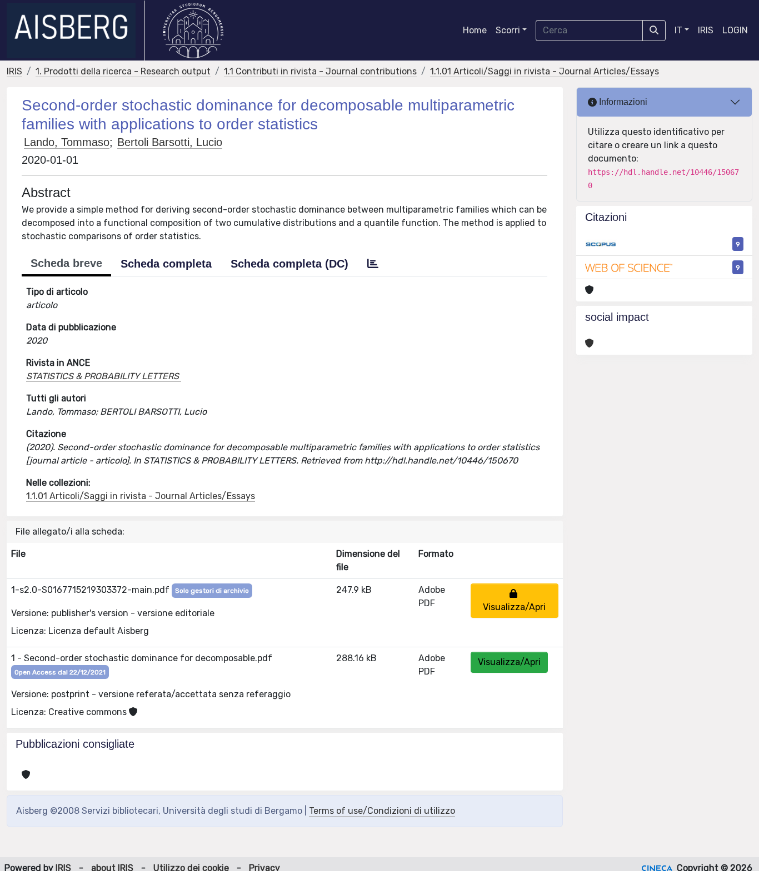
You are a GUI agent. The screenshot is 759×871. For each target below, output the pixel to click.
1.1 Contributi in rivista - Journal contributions (320, 71)
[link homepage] (76, 31)
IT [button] (678, 30)
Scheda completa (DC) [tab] (289, 264)
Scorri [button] (508, 30)
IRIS (705, 30)
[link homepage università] (193, 31)
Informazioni (622, 102)
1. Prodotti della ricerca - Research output (123, 71)
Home (475, 30)
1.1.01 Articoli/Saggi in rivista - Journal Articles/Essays (544, 71)
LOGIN (735, 30)
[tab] (373, 263)
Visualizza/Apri (514, 600)
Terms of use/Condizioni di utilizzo (382, 810)
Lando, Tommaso (66, 142)
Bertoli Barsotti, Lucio (169, 142)
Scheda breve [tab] (66, 263)
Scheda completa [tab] (166, 264)
